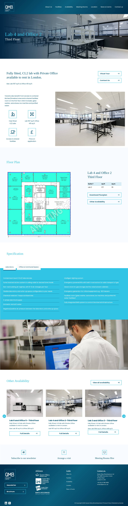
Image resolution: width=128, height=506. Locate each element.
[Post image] (25, 403)
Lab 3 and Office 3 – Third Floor (102, 420)
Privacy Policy (107, 503)
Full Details (25, 433)
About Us (68, 474)
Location (68, 485)
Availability (69, 481)
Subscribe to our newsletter (23, 458)
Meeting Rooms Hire (104, 458)
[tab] (9, 267)
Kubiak (121, 503)
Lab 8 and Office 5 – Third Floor (24, 420)
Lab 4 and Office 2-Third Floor (63, 420)
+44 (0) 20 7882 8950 (103, 482)
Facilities (68, 478)
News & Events (70, 489)
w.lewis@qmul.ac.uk (102, 484)
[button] (4, 416)
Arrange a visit (64, 458)
